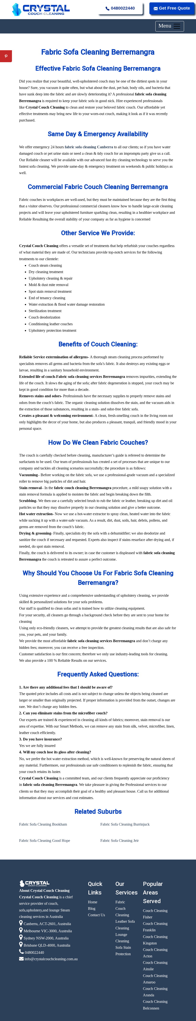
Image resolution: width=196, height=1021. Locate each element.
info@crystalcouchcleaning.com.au (51, 959)
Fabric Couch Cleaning (122, 908)
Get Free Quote (174, 8)
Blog (91, 908)
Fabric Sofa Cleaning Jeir (119, 841)
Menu (165, 26)
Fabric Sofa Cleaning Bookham (43, 824)
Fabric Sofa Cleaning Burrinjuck (125, 824)
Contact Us (96, 915)
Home (92, 902)
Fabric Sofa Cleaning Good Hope (44, 841)
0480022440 (122, 8)
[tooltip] (6, 44)
